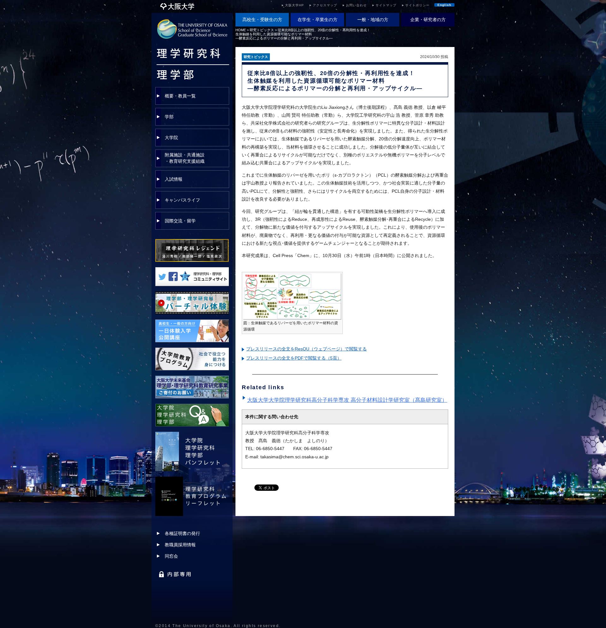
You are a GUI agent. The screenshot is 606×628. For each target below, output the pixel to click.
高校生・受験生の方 (262, 19)
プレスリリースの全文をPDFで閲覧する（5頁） (294, 358)
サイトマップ (386, 5)
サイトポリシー (417, 5)
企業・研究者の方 (428, 19)
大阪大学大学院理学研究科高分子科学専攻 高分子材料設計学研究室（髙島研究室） (347, 400)
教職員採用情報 (180, 544)
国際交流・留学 (180, 220)
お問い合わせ (356, 5)
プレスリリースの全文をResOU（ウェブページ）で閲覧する (306, 348)
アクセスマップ (325, 5)
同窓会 (171, 556)
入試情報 (173, 179)
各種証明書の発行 (182, 533)
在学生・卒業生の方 (317, 19)
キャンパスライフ (182, 199)
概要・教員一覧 (180, 95)
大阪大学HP (294, 5)
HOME (240, 30)
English (444, 5)
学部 (169, 116)
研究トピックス (262, 30)
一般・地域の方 (372, 19)
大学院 (171, 137)
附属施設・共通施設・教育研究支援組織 (185, 158)
